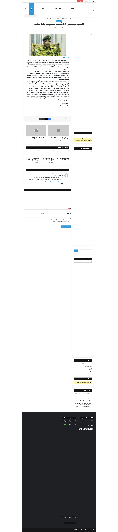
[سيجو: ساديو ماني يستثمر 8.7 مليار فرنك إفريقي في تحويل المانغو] (62, 518)
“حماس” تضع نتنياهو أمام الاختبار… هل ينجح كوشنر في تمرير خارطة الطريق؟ (48, 160)
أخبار (67, 8)
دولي (31, 8)
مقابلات (43, 8)
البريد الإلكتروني (68, 214)
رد (62, 183)
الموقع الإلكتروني (43, 214)
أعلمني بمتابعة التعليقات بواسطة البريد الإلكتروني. (61, 221)
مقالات (37, 8)
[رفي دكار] (92, 10)
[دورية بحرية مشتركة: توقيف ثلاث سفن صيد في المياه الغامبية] (73, 518)
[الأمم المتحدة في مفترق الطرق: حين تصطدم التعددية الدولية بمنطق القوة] (62, 425)
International (64, 18)
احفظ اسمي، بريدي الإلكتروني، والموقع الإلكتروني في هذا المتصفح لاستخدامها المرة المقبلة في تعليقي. (52, 219)
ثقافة (50, 8)
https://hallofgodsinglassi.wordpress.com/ (51, 174)
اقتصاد (55, 8)
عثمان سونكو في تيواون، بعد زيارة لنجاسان (83, 406)
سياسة (61, 8)
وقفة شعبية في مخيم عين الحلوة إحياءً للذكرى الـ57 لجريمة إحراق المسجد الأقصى (32, 160)
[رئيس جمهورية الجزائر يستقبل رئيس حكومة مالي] (62, 153)
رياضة (26, 8)
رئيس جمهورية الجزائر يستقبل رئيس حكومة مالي (63, 159)
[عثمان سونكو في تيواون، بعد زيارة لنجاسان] (67, 470)
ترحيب (72, 8)
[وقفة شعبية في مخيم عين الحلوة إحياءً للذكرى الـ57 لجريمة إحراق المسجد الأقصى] (32, 153)
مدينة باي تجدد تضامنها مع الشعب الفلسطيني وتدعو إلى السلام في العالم (83, 397)
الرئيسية (69, 18)
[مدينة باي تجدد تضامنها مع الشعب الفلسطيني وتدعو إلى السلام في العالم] (73, 421)
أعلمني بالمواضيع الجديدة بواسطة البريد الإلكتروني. (61, 224)
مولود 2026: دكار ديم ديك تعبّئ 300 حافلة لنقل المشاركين (83, 394)
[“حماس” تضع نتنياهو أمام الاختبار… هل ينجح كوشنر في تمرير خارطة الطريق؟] (47, 153)
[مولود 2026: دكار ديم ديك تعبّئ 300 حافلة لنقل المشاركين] (67, 421)
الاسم (69, 208)
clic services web (90, 530)
